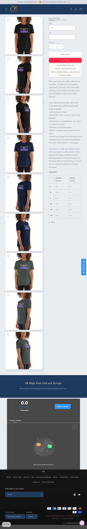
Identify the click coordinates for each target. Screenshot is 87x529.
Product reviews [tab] (15, 420)
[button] (6, 9)
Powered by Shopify (75, 523)
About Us (26, 477)
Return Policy (64, 477)
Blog (32, 477)
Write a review (62, 406)
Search (8, 477)
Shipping (51, 20)
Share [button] (53, 222)
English (30, 516)
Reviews (83, 267)
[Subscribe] (41, 494)
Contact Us (36, 482)
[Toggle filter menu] (75, 426)
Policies (55, 477)
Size (50, 33)
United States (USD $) (14, 516)
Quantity (51, 42)
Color (50, 23)
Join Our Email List (48, 482)
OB (68, 523)
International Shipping (43, 477)
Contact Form (17, 477)
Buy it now (65, 60)
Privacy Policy (74, 477)
